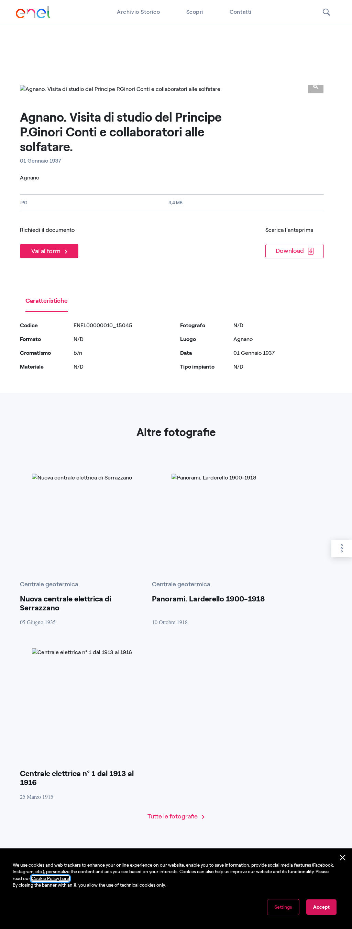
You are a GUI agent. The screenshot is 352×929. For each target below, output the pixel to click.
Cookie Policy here (50, 878)
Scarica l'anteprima (289, 230)
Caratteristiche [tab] (46, 300)
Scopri (195, 12)
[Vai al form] (50, 242)
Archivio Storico (138, 12)
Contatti (241, 12)
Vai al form (46, 251)
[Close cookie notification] (343, 858)
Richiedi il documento (47, 230)
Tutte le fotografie (173, 816)
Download (290, 251)
